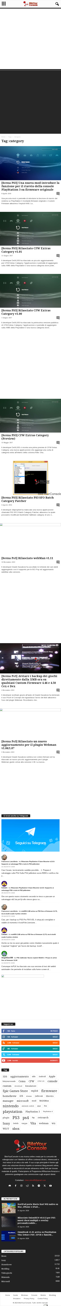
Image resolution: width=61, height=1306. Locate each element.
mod (34, 1101)
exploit (34, 1091)
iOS (21, 1096)
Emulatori (17, 1298)
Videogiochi (6, 1273)
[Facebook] (16, 1186)
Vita (33, 1123)
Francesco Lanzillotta (9, 861)
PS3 (15, 1117)
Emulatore (30, 1086)
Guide (15, 1295)
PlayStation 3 (33, 1111)
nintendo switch (28, 1106)
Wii (53, 1123)
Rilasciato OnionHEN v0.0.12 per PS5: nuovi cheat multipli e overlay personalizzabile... (37, 1220)
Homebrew (6, 1264)
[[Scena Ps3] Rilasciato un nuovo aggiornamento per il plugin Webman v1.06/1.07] (30, 723)
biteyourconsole (9, 1081)
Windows (24, 1295)
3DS (5, 1076)
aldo (34, 1076)
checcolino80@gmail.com (35, 1180)
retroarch (43, 1117)
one (39, 1106)
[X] (45, 1186)
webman (44, 1123)
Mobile (43, 1295)
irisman (29, 1096)
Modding (5, 1269)
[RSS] (34, 1186)
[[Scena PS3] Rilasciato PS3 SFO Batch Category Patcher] (30, 478)
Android (42, 1077)
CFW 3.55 (40, 1081)
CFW (31, 1081)
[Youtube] (50, 1186)
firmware (49, 1091)
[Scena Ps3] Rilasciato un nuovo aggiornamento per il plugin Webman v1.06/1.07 (28, 745)
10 (58, 752)
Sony (6, 1123)
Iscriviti (54, 1060)
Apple (52, 1076)
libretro (50, 1096)
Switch (15, 1123)
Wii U (6, 1128)
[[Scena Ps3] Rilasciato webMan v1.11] (30, 539)
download (18, 1086)
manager (8, 1100)
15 (58, 690)
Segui (55, 1037)
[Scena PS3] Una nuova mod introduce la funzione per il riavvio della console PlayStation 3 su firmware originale (30, 186)
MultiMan (44, 1101)
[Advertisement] (30, 39)
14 (58, 562)
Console (34, 1295)
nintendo (11, 1106)
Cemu (22, 1081)
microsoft (23, 1100)
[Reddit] (28, 1186)
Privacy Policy (29, 1298)
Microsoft (5, 1281)
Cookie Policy (43, 1298)
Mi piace (54, 1031)
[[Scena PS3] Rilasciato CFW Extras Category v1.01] (30, 229)
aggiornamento (19, 1076)
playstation (12, 1111)
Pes (45, 1106)
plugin (6, 1118)
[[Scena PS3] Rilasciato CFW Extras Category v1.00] (30, 291)
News (3, 1256)
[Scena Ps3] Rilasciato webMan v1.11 (27, 558)
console (52, 1081)
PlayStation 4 (48, 1111)
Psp (33, 1118)
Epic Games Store (15, 1091)
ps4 (26, 1118)
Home (3, 137)
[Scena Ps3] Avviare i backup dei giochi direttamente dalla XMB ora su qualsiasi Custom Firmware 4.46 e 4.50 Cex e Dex (29, 681)
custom (7, 1086)
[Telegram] (39, 1186)
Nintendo (5, 1277)
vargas (24, 1123)
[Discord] (10, 1186)
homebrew (9, 1096)
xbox (15, 1128)
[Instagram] (22, 1186)
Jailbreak (39, 1096)
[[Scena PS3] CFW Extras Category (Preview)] (30, 416)
